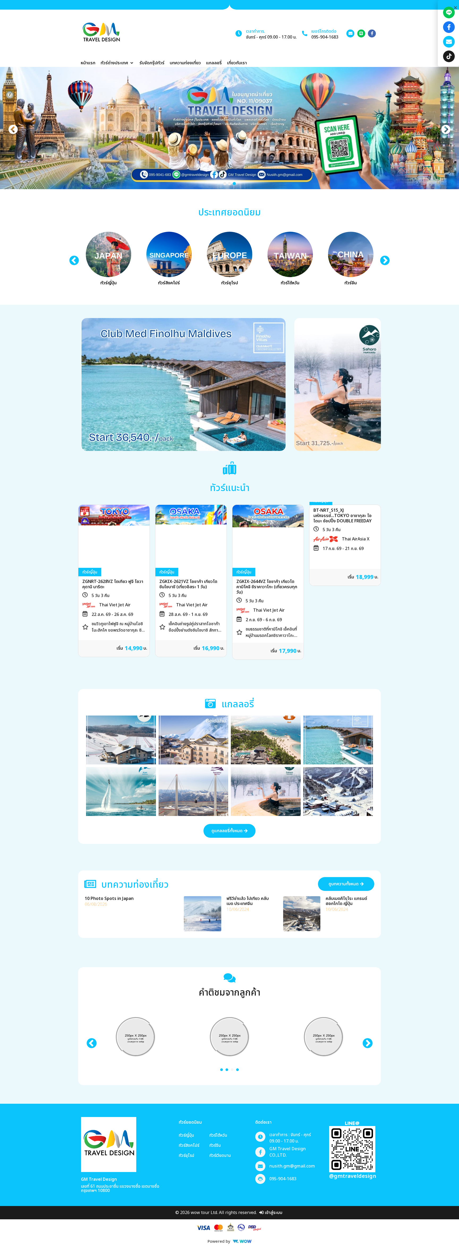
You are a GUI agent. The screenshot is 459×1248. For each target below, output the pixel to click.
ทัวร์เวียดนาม (220, 1155)
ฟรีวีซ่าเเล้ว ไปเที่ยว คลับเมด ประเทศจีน (248, 901)
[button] (117, 63)
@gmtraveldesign (352, 1176)
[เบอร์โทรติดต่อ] (304, 33)
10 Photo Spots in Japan (109, 898)
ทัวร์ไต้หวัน (290, 283)
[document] (448, 624)
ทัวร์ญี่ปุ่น (108, 283)
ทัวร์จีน (351, 283)
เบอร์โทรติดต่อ (324, 31)
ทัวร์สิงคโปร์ (169, 283)
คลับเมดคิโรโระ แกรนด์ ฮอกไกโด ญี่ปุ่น (346, 901)
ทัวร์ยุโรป (229, 283)
